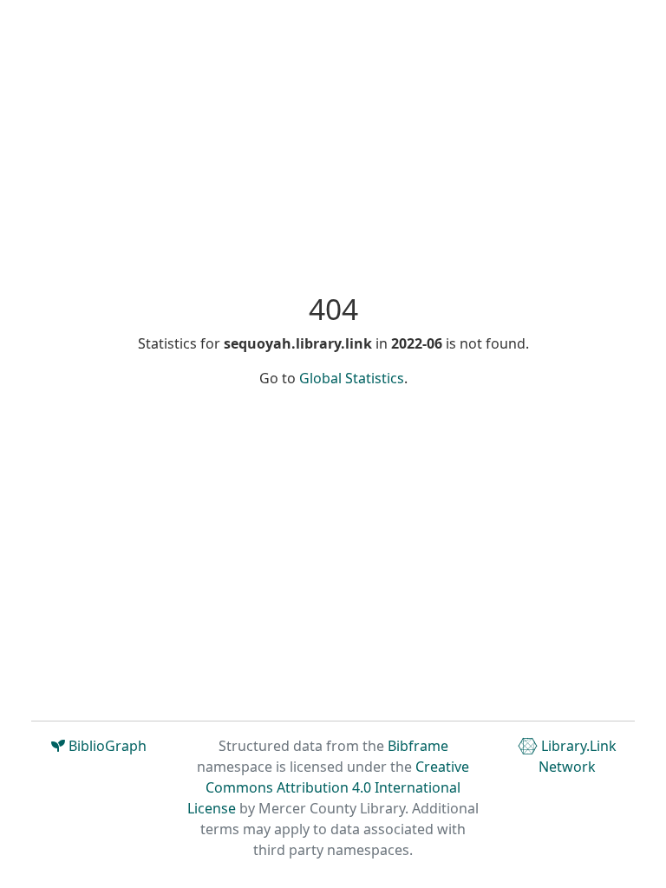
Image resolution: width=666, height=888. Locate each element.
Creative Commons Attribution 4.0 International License (328, 787)
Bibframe (418, 745)
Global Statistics (351, 378)
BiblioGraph (106, 745)
